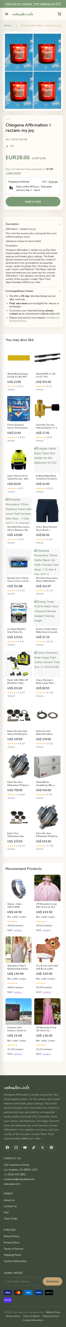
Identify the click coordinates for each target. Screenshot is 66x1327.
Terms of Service (13, 1249)
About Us (9, 1200)
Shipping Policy (12, 1255)
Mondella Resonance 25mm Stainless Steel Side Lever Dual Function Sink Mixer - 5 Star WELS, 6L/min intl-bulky (18, 528)
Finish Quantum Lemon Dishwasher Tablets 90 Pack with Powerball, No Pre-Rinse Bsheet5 (17, 426)
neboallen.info (22, 14)
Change (53, 181)
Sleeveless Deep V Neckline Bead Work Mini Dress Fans (17, 967)
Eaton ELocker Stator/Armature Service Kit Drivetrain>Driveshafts (47, 733)
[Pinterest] (51, 1147)
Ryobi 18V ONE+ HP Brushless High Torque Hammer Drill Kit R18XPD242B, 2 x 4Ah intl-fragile (18, 682)
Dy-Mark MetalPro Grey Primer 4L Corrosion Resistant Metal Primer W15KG (17, 631)
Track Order (11, 1218)
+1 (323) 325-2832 (15, 1174)
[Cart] (59, 14)
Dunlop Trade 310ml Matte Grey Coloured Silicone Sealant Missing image (46, 631)
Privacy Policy (11, 1242)
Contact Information (15, 1261)
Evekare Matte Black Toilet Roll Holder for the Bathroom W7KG (47, 477)
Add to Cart (33, 201)
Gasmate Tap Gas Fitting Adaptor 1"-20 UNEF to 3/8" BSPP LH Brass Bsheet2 (47, 426)
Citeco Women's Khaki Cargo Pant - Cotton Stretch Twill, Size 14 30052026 (46, 682)
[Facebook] (7, 1147)
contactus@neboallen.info (19, 1179)
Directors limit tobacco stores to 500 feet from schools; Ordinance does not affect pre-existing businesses (17, 1029)
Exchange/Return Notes (19, 291)
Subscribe (52, 1281)
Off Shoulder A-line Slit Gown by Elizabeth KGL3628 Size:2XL (46, 1029)
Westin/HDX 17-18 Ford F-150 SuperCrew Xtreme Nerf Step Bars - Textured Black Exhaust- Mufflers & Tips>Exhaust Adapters (46, 375)
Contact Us (10, 1206)
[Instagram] (16, 1147)
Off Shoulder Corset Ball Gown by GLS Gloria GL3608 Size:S (46, 906)
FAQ (6, 1212)
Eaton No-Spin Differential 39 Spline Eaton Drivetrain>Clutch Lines (18, 784)
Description (12, 224)
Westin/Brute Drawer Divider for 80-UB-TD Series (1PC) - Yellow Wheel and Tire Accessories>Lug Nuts (18, 375)
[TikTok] (33, 1147)
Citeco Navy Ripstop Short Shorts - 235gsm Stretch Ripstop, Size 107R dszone (46, 528)
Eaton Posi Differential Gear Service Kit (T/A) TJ (16, 835)
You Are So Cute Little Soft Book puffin (47, 967)
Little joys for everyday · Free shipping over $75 (33, 4)
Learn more (13, 173)
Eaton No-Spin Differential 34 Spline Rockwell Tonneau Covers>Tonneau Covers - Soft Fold (46, 835)
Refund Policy (12, 1236)
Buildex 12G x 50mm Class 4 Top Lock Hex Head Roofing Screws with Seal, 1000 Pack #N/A (18, 580)
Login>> (18, 930)
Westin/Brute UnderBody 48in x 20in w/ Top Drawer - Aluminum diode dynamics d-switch (46, 784)
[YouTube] (25, 1147)
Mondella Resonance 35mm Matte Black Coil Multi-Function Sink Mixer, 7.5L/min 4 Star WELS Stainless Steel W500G (47, 580)
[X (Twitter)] (42, 1147)
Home (7, 25)
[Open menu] (7, 14)
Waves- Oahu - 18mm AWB (15, 905)
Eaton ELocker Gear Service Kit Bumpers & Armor (18, 733)
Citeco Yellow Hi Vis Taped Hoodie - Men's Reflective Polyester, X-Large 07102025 (18, 477)
